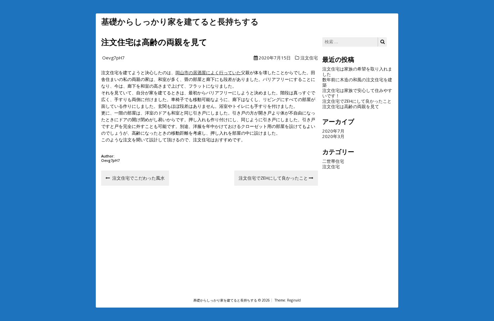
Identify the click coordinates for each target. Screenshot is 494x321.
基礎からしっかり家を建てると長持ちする (180, 21)
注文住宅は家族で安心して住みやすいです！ (357, 93)
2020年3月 (333, 136)
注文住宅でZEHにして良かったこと (357, 101)
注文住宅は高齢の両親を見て (350, 106)
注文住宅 (309, 58)
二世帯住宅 (333, 161)
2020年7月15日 (275, 58)
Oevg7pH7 (113, 58)
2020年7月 (333, 131)
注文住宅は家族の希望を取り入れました (357, 71)
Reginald (294, 300)
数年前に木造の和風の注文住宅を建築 (357, 82)
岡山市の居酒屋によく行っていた (208, 73)
